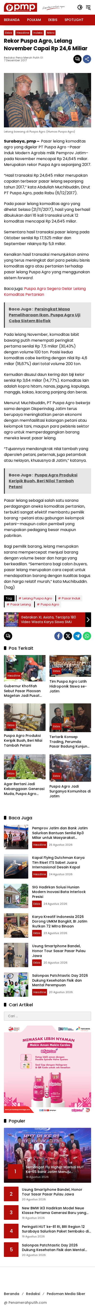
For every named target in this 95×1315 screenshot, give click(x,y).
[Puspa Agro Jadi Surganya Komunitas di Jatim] (70, 768)
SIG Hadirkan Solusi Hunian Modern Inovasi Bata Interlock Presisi (59, 892)
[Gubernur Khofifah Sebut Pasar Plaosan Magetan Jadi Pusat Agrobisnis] (25, 668)
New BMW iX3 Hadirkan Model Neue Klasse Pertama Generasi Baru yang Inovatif (54, 1210)
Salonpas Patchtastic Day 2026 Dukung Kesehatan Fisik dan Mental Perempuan (60, 980)
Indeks (38, 33)
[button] (80, 7)
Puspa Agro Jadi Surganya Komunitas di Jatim (70, 791)
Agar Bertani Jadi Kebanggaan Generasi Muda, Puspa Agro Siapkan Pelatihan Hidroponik (24, 789)
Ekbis (8, 33)
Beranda (11, 1293)
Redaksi (33, 1293)
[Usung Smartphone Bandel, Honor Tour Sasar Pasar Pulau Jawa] (16, 955)
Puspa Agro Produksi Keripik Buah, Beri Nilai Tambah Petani (23, 740)
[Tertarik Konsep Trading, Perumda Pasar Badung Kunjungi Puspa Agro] (70, 717)
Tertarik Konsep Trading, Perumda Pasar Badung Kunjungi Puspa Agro (69, 742)
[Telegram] (77, 636)
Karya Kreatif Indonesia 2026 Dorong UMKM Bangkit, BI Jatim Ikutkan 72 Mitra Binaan (59, 921)
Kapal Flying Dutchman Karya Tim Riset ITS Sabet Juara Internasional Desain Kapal (58, 862)
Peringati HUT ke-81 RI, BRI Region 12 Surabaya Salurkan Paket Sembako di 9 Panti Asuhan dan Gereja (55, 1229)
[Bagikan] (87, 59)
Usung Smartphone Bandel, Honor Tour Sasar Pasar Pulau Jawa (59, 951)
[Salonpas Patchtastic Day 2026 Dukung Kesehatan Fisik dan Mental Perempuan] (16, 984)
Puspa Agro (50, 604)
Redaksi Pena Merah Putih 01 (23, 57)
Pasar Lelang (20, 604)
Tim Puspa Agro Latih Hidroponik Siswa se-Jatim (68, 686)
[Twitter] (68, 636)
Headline (23, 33)
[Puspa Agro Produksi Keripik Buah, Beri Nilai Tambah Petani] (25, 717)
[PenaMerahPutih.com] (38, 7)
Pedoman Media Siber (66, 1293)
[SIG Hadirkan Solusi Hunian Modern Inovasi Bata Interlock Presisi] (16, 896)
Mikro (50, 33)
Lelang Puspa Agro (37, 598)
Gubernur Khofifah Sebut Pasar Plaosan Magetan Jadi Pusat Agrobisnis (22, 691)
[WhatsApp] (87, 636)
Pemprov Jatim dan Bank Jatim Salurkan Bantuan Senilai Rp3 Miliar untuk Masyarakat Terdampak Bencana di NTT (60, 835)
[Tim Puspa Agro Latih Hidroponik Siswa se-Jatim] (70, 666)
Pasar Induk (71, 598)
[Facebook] (58, 636)
